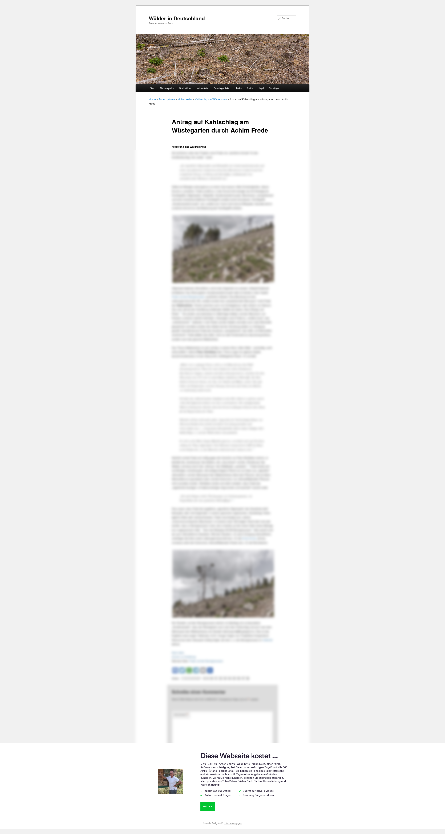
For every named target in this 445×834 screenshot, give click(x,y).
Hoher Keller (185, 99)
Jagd (261, 88)
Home (152, 99)
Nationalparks (167, 88)
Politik (250, 88)
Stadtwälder (185, 88)
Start (152, 88)
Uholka (238, 88)
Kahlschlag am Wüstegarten (211, 99)
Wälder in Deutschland (177, 18)
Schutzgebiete (221, 88)
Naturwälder (202, 88)
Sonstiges (274, 88)
